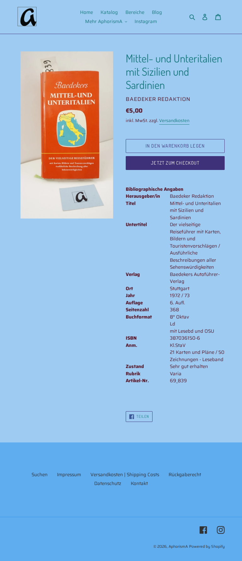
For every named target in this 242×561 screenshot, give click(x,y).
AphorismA (178, 546)
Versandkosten (174, 120)
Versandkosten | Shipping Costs (124, 474)
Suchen (40, 474)
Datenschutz (107, 483)
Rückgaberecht (185, 474)
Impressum (69, 474)
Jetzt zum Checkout (175, 163)
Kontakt (139, 483)
